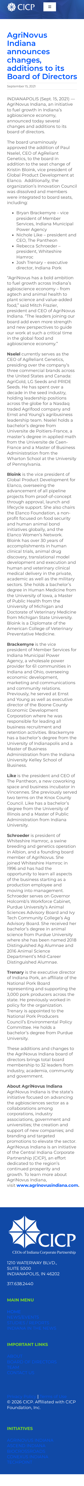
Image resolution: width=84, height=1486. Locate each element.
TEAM (13, 1367)
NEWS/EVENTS (23, 1317)
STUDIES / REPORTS (28, 1322)
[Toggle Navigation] (49, 6)
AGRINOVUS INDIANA (30, 1440)
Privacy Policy (21, 1396)
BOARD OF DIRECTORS (32, 1362)
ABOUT (14, 1356)
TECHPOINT (19, 1462)
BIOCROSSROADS (26, 1451)
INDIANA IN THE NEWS (31, 1328)
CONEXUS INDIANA (27, 1456)
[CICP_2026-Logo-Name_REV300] (42, 1216)
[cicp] (21, 4)
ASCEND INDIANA (26, 1445)
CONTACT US (20, 1372)
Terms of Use (53, 1396)
